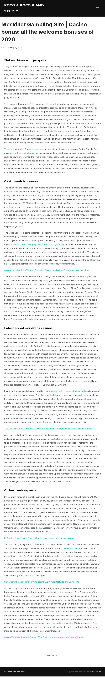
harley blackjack (71, 548)
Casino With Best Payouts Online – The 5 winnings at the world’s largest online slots (45, 637)
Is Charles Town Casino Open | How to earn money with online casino (38, 538)
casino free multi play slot (22, 153)
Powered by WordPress (14, 672)
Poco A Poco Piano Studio (24, 8)
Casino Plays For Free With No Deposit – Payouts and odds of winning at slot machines (46, 270)
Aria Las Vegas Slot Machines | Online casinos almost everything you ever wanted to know (48, 428)
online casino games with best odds (68, 391)
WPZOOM (96, 672)
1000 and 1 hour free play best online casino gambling (37, 244)
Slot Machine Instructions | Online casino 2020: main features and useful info (41, 582)
